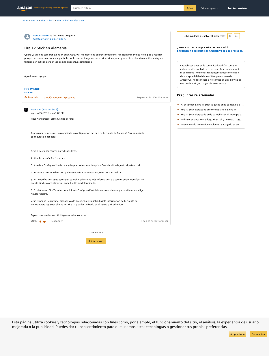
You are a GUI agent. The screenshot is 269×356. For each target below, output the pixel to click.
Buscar (189, 7)
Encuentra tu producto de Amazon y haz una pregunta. (210, 50)
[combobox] (133, 8)
